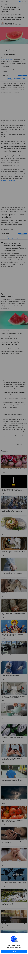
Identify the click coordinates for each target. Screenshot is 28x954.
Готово (14, 951)
